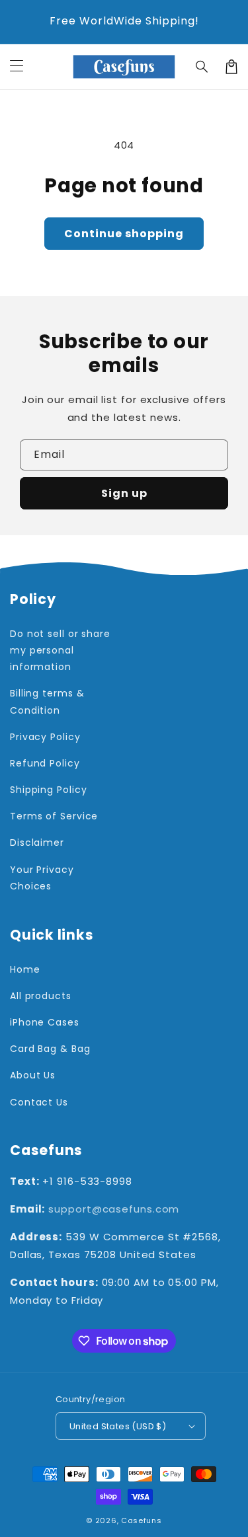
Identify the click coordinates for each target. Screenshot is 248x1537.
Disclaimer (37, 842)
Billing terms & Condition (47, 701)
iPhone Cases (44, 1022)
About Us (33, 1075)
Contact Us (39, 1102)
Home (25, 969)
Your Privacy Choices (42, 878)
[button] (202, 66)
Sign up (124, 493)
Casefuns (141, 1520)
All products (40, 995)
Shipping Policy (48, 789)
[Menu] (16, 66)
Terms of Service (54, 816)
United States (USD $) (117, 1426)
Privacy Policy (45, 736)
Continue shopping (124, 233)
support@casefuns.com (113, 1209)
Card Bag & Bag (50, 1048)
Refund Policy (45, 763)
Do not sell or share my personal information (60, 650)
